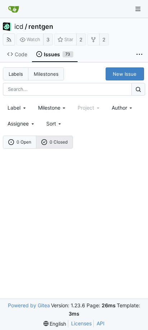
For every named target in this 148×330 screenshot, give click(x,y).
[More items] (139, 54)
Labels (16, 74)
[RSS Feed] (9, 39)
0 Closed (59, 142)
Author (119, 108)
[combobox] (17, 108)
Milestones (46, 74)
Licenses (81, 323)
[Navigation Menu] (137, 9)
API (101, 323)
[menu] (54, 123)
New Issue (125, 74)
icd (18, 26)
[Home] (14, 9)
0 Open (24, 142)
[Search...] (138, 89)
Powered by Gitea (29, 305)
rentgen (40, 26)
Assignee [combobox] (18, 123)
